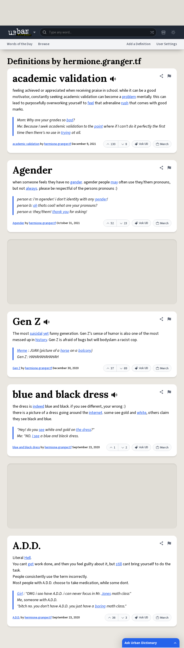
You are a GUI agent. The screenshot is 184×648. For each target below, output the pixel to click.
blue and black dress (26, 447)
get (31, 564)
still (119, 564)
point (98, 126)
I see (35, 436)
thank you (60, 212)
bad (69, 120)
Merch (164, 144)
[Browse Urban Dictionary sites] (22, 32)
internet (95, 412)
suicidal (36, 333)
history (41, 340)
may (114, 182)
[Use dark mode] (173, 32)
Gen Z (16, 368)
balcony (84, 350)
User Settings (166, 44)
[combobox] (98, 32)
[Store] (163, 32)
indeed (38, 406)
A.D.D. (16, 617)
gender (76, 182)
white (141, 412)
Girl (20, 593)
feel (91, 103)
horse (64, 350)
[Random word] (152, 32)
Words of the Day (19, 44)
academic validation (26, 144)
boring (100, 606)
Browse (43, 44)
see (41, 430)
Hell (27, 558)
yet (46, 333)
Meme (22, 350)
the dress (83, 430)
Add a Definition (139, 44)
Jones (106, 593)
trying (66, 132)
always (31, 188)
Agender (18, 223)
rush (124, 103)
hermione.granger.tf (57, 144)
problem (129, 97)
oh (35, 205)
